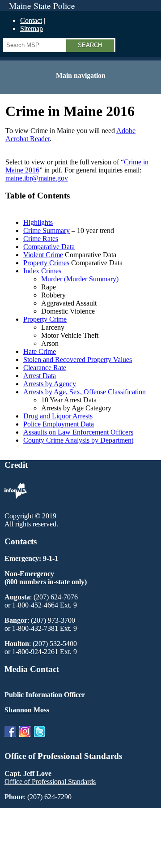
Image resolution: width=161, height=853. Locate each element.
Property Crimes (46, 263)
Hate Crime (39, 351)
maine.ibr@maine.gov (36, 178)
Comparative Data (49, 246)
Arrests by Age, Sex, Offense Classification (84, 392)
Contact (31, 20)
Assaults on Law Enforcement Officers (78, 432)
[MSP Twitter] (39, 739)
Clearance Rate (44, 367)
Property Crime (45, 319)
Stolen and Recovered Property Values (77, 359)
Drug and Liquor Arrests (58, 416)
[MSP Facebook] (10, 739)
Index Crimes (42, 271)
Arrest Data (39, 375)
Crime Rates (40, 238)
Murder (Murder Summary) (80, 279)
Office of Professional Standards (50, 781)
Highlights (38, 222)
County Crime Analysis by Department (78, 440)
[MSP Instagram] (24, 739)
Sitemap (31, 28)
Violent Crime (43, 254)
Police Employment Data (58, 424)
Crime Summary (46, 230)
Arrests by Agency (49, 384)
